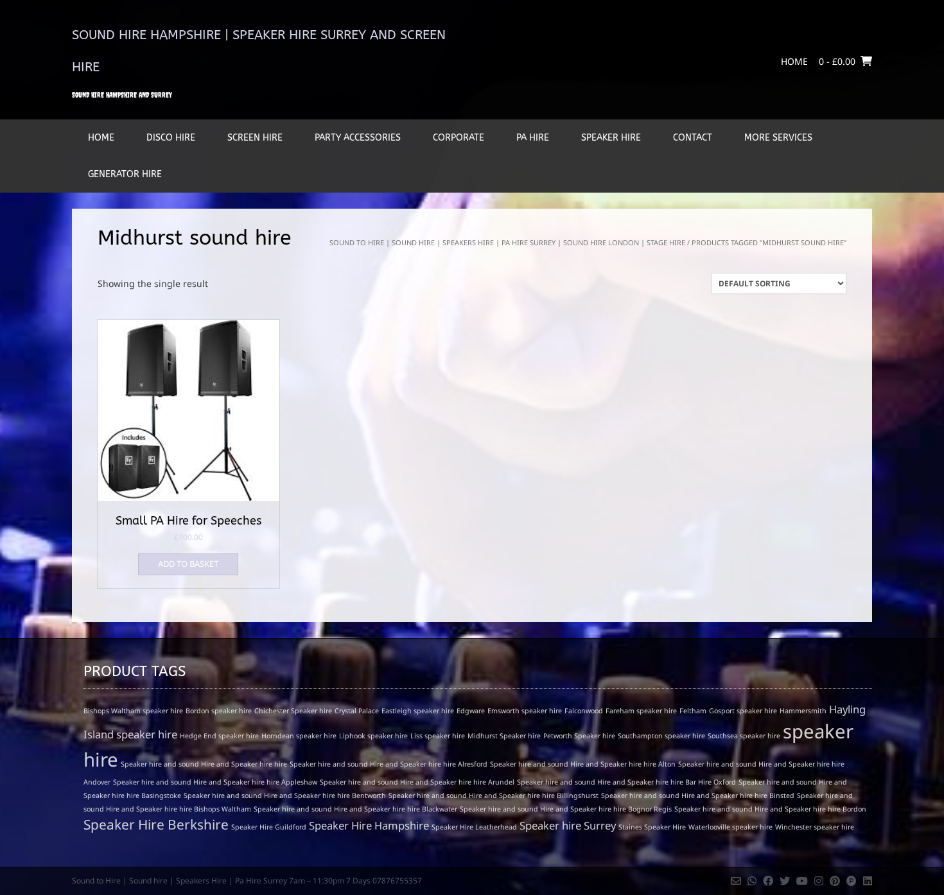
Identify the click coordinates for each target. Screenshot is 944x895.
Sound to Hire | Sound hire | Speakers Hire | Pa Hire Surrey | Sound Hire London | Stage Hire (507, 242)
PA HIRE (532, 137)
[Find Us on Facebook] (768, 881)
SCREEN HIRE (255, 137)
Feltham (692, 710)
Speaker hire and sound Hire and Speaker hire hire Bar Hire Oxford (626, 782)
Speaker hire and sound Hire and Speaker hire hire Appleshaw (215, 782)
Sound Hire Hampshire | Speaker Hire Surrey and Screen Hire (259, 51)
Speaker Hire (611, 137)
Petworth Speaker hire (579, 735)
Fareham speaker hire (641, 710)
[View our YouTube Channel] (802, 881)
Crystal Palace (357, 710)
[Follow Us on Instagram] (818, 881)
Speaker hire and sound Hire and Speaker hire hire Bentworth (285, 795)
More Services (778, 137)
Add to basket (188, 563)
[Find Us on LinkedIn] (867, 881)
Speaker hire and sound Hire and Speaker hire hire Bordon (770, 808)
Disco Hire (170, 137)
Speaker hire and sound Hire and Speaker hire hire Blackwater (355, 808)
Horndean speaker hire (299, 735)
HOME (101, 137)
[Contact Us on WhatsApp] (751, 881)
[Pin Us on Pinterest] (835, 881)
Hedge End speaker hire (219, 735)
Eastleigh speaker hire (417, 710)
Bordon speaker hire (219, 710)
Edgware (471, 710)
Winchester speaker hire (814, 826)
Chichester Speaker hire (293, 710)
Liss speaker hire (437, 735)
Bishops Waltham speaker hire (133, 710)
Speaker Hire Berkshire (156, 824)
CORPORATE (458, 137)
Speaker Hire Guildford (268, 826)
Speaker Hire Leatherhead (474, 826)
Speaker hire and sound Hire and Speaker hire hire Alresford (388, 764)
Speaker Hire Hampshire (369, 825)
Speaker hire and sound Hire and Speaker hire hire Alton (583, 764)
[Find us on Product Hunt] (851, 881)
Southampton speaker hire (661, 735)
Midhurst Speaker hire (504, 735)
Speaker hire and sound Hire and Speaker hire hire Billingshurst (494, 795)
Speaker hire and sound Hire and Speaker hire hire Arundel (417, 782)
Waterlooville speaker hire (730, 826)
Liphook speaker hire (373, 735)
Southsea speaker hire (744, 735)
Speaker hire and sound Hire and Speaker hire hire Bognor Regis (566, 808)
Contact (692, 137)
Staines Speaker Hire (652, 826)
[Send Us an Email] (736, 881)
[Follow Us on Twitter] (785, 881)
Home (794, 61)
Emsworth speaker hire (524, 710)
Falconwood (583, 710)
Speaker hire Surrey (568, 825)
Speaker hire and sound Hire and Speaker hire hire (204, 764)
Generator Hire (125, 174)
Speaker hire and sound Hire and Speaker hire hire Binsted (697, 795)
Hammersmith (803, 710)
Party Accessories (358, 137)
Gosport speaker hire (743, 710)
